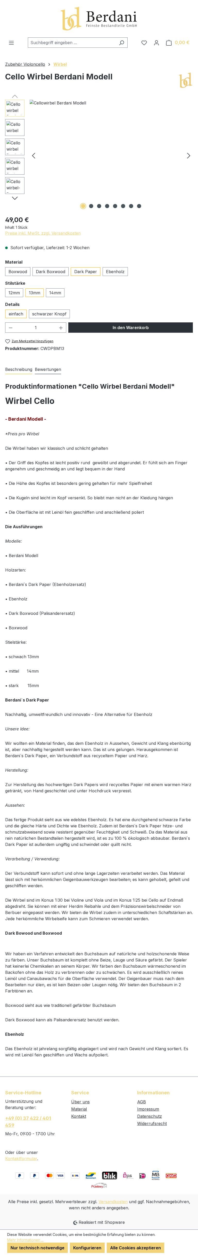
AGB (141, 1101)
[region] (99, 155)
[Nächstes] (189, 155)
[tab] (18, 369)
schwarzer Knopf (49, 313)
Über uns (80, 1101)
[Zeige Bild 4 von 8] (107, 206)
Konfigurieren (87, 1247)
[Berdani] (185, 80)
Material (79, 1109)
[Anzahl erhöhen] (61, 327)
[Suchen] (122, 42)
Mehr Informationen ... (25, 1240)
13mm (34, 292)
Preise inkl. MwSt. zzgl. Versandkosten (43, 233)
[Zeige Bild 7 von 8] (131, 206)
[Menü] (11, 42)
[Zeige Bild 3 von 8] (99, 206)
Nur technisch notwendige (37, 1247)
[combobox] (72, 42)
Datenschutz (149, 1116)
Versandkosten (113, 1201)
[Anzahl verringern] (10, 327)
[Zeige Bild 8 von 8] (139, 206)
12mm (14, 292)
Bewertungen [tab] (48, 369)
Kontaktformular (21, 1158)
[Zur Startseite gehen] (99, 18)
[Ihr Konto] (156, 42)
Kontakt (78, 1116)
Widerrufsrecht (152, 1123)
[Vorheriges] (33, 155)
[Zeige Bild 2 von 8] (91, 206)
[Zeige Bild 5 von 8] (115, 206)
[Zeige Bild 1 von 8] (83, 206)
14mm (55, 292)
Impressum (148, 1109)
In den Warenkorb (131, 327)
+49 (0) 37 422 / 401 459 (28, 1121)
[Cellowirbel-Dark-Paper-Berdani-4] (111, 155)
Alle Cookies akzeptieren (135, 1247)
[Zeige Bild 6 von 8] (123, 206)
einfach (16, 313)
